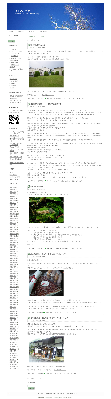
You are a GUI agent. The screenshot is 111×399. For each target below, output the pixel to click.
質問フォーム (15, 65)
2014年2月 (13, 229)
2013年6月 (13, 245)
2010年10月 (13, 316)
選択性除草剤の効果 (37, 45)
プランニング (15, 54)
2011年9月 (13, 291)
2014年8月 (13, 218)
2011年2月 (13, 307)
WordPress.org (14, 179)
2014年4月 (13, 225)
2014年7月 (13, 220)
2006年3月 (13, 364)
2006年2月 (13, 366)
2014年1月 (13, 231)
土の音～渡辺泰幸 (15, 102)
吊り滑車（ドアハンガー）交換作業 (17, 144)
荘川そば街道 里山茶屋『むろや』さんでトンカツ (49, 318)
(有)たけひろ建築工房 (16, 96)
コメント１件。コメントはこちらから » (73, 99)
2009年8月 (13, 342)
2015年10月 (13, 201)
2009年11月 (13, 335)
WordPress (47, 397)
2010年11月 (13, 313)
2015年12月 (13, 198)
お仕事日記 (13, 79)
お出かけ (14, 83)
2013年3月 (13, 251)
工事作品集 (14, 56)
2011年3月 (13, 304)
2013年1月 (13, 256)
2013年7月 (13, 242)
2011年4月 (13, 302)
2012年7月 (13, 269)
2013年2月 (13, 254)
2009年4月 (13, 351)
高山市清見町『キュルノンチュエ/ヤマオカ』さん (48, 254)
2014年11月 (13, 216)
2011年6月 (13, 298)
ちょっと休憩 (14, 81)
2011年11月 (13, 287)
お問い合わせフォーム (35, 159)
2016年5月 (13, 189)
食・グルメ (58, 312)
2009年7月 (13, 344)
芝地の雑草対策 (14, 147)
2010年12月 (13, 311)
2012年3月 (13, 278)
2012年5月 (13, 273)
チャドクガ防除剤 (36, 186)
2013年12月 (13, 234)
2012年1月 (13, 282)
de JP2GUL (13, 98)
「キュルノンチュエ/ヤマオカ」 (76, 263)
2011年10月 (13, 289)
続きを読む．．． (48, 95)
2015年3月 (13, 207)
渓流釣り (14, 85)
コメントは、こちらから (75, 181)
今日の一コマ (23, 11)
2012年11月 (13, 260)
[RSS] (9, 393)
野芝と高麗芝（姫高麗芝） (17, 153)
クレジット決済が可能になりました (17, 132)
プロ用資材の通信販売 (17, 70)
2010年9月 (13, 318)
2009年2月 (13, 355)
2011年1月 (13, 309)
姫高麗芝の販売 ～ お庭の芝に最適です (45, 104)
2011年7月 (13, 296)
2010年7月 (13, 322)
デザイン (58, 181)
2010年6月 (13, 324)
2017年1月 (13, 187)
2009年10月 (13, 338)
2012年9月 (13, 265)
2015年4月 (13, 205)
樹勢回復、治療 (16, 58)
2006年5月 (13, 360)
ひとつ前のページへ (34, 40)
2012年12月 (13, 258)
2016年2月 (13, 194)
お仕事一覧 (13, 49)
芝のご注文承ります (16, 157)
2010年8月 (13, 320)
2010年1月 (13, 331)
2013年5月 (13, 247)
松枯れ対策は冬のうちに (17, 159)
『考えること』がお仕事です (17, 150)
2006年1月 (13, 369)
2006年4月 (13, 362)
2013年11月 (13, 236)
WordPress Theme (57, 397)
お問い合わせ (14, 60)
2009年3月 (13, 353)
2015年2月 (13, 209)
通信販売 (12, 67)
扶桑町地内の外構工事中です (17, 163)
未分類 (12, 88)
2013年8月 (13, 240)
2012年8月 (13, 267)
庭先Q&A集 (14, 62)
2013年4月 (13, 249)
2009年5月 (13, 349)
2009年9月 (13, 340)
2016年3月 (13, 192)
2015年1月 (13, 212)
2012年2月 (13, 280)
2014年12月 (13, 214)
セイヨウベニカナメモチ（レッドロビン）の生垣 (17, 139)
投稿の (13, 175)
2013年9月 (13, 238)
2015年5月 (13, 203)
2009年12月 (13, 333)
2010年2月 (13, 329)
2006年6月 (13, 357)
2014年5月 (13, 223)
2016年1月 (13, 196)
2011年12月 (13, 285)
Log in (11, 172)
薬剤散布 (58, 99)
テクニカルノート (16, 51)
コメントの (15, 177)
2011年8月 (13, 293)
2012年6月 (13, 271)
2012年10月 (13, 262)
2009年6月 (13, 346)
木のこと (64, 181)
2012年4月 (13, 276)
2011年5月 (13, 300)
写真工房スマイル (15, 100)
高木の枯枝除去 (14, 136)
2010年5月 (13, 327)
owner (43, 47)
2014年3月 (13, 227)
